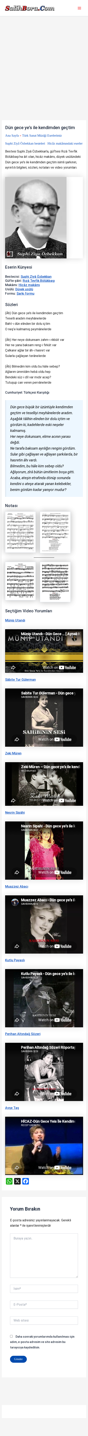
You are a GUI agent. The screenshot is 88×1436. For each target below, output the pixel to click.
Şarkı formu (25, 293)
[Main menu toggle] (79, 8)
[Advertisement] (44, 75)
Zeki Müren (13, 753)
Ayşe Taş (12, 1108)
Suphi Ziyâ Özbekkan (36, 277)
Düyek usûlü (24, 289)
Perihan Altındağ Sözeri (23, 1034)
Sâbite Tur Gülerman (20, 680)
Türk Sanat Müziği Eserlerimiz (42, 135)
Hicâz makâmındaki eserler (64, 143)
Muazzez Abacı (16, 886)
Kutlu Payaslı (15, 960)
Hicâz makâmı (29, 285)
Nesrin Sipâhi (15, 813)
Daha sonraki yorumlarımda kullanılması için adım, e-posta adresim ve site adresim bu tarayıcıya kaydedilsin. (42, 1342)
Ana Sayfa (12, 135)
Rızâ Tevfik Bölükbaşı (39, 281)
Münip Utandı (15, 620)
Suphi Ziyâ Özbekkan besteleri (25, 143)
